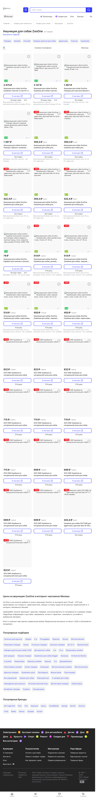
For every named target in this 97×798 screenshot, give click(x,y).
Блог (5, 760)
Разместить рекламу (56, 757)
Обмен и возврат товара (35, 757)
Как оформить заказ (33, 760)
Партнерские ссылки (78, 757)
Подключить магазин (56, 753)
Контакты (7, 757)
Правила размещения (56, 760)
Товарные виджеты (78, 753)
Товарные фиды (76, 760)
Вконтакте (7, 764)
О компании (8, 753)
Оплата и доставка (33, 753)
